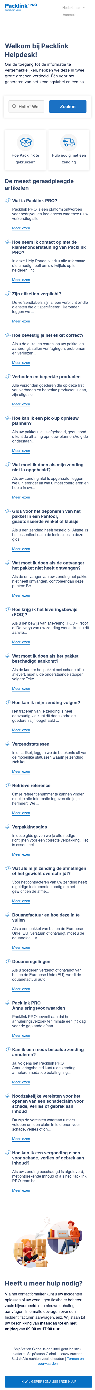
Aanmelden (71, 14)
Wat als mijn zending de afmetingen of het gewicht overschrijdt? (49, 871)
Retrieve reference (31, 785)
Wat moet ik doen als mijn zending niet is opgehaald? (48, 467)
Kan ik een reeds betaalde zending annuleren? (48, 1052)
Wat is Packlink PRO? (34, 201)
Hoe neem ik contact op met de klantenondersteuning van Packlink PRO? (49, 247)
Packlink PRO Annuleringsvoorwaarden (38, 1005)
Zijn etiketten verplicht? (36, 294)
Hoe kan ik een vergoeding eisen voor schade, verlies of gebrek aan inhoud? (48, 1158)
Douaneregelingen (31, 961)
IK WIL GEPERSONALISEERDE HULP (48, 1381)
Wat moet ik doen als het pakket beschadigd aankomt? (45, 658)
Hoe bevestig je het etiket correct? (48, 335)
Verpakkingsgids (29, 827)
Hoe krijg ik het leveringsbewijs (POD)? (44, 612)
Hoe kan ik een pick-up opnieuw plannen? (45, 421)
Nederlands (71, 7)
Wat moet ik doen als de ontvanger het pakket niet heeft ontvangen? (48, 565)
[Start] (21, 6)
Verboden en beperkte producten (46, 377)
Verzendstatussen (30, 744)
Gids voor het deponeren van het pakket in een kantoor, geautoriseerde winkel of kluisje (46, 516)
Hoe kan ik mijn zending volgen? (46, 703)
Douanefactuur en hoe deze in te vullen (46, 917)
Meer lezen (21, 227)
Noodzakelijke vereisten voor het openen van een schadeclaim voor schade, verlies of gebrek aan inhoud (48, 1103)
